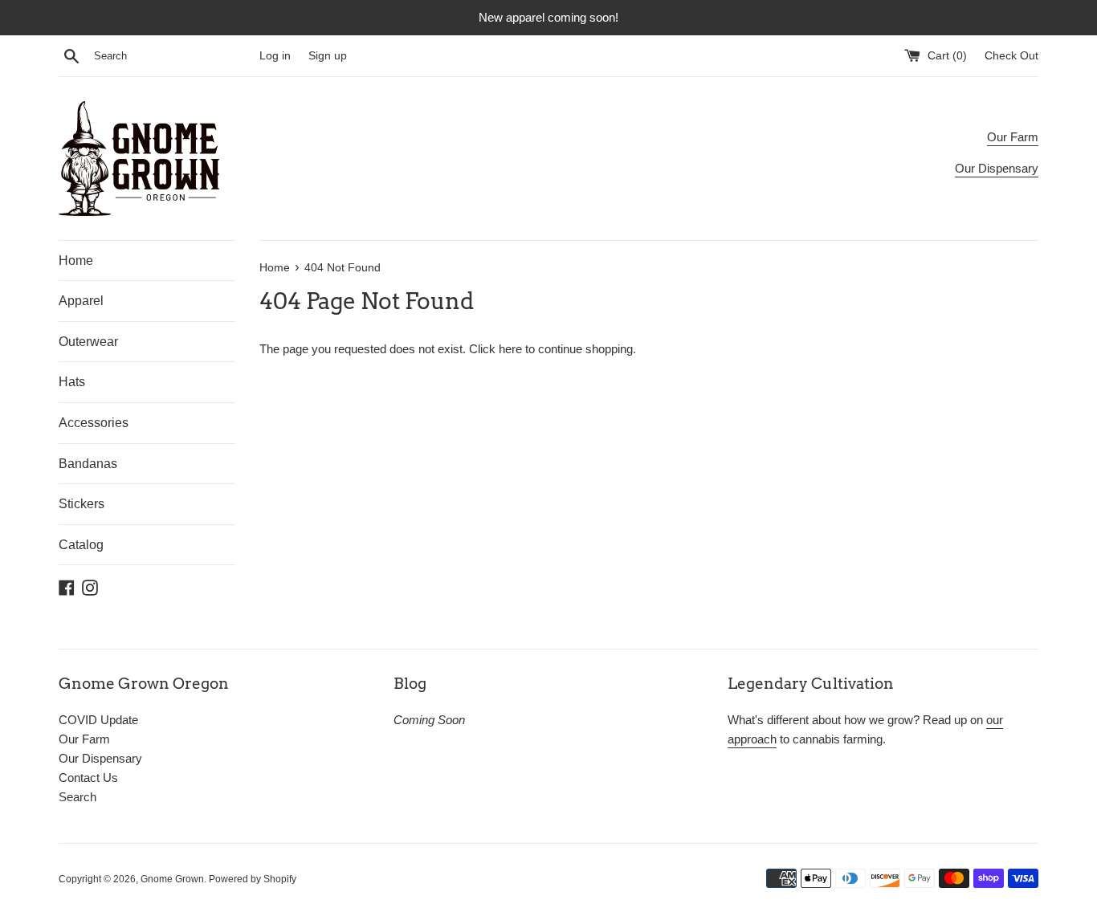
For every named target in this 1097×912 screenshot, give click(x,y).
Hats (72, 382)
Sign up (327, 56)
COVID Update (98, 720)
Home (76, 260)
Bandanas (88, 463)
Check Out (1011, 56)
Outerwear (88, 341)
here (510, 349)
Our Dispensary (996, 168)
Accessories (93, 423)
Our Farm (1012, 137)
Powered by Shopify (252, 879)
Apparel (81, 300)
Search (77, 797)
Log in (275, 56)
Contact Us (88, 777)
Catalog (81, 545)
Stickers (81, 504)
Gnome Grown (172, 879)
